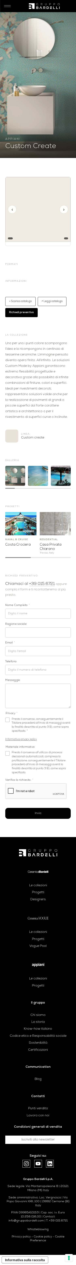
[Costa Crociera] (20, 523)
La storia (38, 1022)
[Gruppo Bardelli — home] (44, 6)
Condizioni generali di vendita (38, 1126)
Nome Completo (17, 605)
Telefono (11, 661)
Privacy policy (21, 1236)
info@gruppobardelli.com (26, 1220)
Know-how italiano (38, 1028)
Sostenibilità (38, 1042)
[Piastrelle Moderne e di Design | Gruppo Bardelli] (38, 852)
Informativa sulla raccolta (25, 1260)
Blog (38, 1079)
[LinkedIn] (50, 1164)
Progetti (38, 892)
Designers (38, 899)
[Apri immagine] (15, 476)
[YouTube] (38, 1164)
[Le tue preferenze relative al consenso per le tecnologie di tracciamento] (69, 1258)
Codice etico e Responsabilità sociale (38, 1036)
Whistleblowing (38, 1229)
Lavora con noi (38, 1115)
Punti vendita (38, 1108)
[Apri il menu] (6, 6)
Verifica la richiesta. (19, 780)
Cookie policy (43, 1236)
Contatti (38, 1096)
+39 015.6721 (42, 584)
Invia (38, 813)
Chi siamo (38, 1015)
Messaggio (12, 680)
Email (10, 642)
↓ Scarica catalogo (20, 301)
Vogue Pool (38, 946)
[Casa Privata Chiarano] (55, 523)
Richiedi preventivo (21, 312)
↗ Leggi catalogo (52, 301)
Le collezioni (38, 885)
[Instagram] (26, 1164)
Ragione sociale (16, 624)
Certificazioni (38, 1050)
